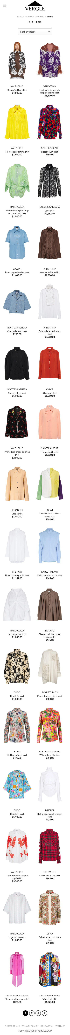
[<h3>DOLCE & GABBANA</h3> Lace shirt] (49, 181)
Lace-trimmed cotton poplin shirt (17, 877)
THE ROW (17, 571)
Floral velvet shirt (49, 151)
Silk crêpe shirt (49, 393)
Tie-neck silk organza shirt (17, 999)
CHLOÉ (49, 389)
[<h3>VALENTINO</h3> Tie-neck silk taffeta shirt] (17, 122)
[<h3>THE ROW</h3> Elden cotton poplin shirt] (17, 546)
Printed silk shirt (50, 999)
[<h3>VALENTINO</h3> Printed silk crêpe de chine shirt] (17, 422)
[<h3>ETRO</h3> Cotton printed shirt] (17, 725)
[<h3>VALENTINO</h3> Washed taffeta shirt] (49, 243)
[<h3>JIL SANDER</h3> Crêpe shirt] (17, 484)
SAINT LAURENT (49, 148)
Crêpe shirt (17, 513)
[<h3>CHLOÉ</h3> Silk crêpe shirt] (49, 363)
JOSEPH (17, 268)
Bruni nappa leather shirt (17, 272)
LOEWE (49, 510)
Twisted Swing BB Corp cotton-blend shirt (17, 212)
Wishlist (60, 1026)
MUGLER (49, 810)
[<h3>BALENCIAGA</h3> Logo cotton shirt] (17, 908)
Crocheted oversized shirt (49, 696)
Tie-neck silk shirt (49, 452)
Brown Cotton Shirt (17, 90)
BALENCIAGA (17, 207)
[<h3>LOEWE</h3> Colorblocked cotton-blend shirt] (49, 484)
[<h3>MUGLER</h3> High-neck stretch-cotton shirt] (49, 784)
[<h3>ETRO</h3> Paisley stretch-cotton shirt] (49, 908)
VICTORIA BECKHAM (17, 995)
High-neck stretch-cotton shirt (49, 815)
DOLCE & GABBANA (50, 207)
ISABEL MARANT (49, 571)
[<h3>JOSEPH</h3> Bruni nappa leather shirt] (17, 243)
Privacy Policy (30, 1026)
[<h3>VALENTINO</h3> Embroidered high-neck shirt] (49, 302)
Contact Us (47, 1026)
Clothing (39, 17)
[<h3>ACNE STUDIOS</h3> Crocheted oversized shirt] (49, 666)
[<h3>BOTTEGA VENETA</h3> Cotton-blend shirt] (17, 363)
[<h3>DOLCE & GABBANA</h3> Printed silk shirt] (49, 969)
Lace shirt (49, 210)
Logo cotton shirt (17, 937)
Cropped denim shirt (17, 331)
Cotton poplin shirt (17, 634)
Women (28, 17)
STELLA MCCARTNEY (50, 751)
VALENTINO (17, 86)
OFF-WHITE (50, 872)
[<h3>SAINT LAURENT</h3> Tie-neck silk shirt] (49, 422)
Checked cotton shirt (49, 875)
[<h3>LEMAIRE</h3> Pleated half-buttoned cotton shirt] (49, 605)
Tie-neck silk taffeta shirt (17, 151)
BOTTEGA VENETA (17, 327)
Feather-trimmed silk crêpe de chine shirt (50, 91)
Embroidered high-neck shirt (50, 332)
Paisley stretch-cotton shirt (50, 939)
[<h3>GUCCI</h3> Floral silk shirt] (17, 666)
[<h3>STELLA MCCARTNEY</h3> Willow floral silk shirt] (49, 725)
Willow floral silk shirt (49, 755)
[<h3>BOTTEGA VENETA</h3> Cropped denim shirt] (17, 302)
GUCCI (17, 692)
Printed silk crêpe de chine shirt (17, 453)
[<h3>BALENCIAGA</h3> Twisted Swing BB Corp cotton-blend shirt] (17, 181)
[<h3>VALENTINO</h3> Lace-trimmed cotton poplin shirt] (17, 846)
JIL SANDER (17, 510)
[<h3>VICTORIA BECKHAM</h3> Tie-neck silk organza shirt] (17, 969)
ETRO (17, 751)
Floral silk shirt (17, 696)
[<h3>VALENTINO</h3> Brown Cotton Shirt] (17, 60)
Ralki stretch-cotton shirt (49, 575)
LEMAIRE (49, 630)
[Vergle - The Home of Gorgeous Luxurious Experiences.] (35, 5)
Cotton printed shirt (17, 755)
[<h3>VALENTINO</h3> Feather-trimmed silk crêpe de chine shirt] (49, 60)
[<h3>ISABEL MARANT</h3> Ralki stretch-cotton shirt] (49, 546)
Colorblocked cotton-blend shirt (49, 515)
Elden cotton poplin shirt (17, 575)
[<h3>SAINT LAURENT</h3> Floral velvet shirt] (49, 122)
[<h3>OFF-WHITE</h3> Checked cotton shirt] (49, 846)
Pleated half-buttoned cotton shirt (50, 635)
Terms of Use (12, 1026)
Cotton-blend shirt (17, 393)
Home (19, 17)
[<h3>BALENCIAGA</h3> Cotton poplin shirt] (17, 605)
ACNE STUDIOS (50, 692)
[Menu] (4, 6)
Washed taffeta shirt (50, 272)
